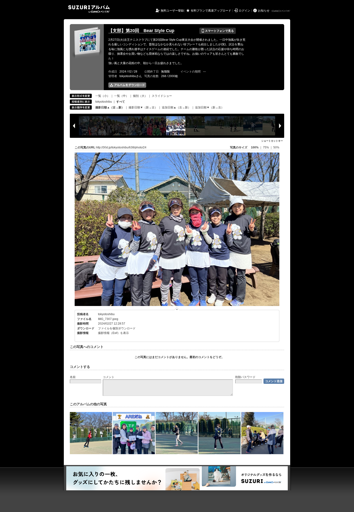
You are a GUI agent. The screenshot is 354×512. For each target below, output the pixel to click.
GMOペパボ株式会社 (281, 11)
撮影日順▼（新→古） (143, 107)
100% (254, 147)
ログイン (244, 10)
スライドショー (162, 96)
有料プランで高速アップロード (211, 10)
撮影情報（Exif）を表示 (113, 333)
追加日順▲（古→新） (176, 107)
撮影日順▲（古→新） (109, 107)
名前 (73, 377)
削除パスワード (245, 377)
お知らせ (263, 10)
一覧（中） (121, 96)
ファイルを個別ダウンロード (117, 328)
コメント (108, 377)
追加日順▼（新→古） (209, 107)
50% (276, 147)
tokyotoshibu (103, 101)
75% (266, 147)
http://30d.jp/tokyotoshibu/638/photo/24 (121, 147)
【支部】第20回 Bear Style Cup (141, 30)
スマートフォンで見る (217, 31)
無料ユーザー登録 (172, 10)
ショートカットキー (272, 141)
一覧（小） (102, 96)
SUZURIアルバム (89, 9)
